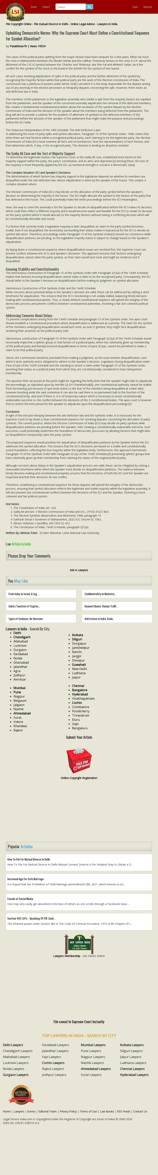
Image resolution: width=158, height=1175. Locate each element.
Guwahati (79, 664)
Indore (18, 722)
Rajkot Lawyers (53, 1069)
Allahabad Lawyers (16, 1057)
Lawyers (19, 1111)
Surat (17, 717)
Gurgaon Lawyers (16, 1075)
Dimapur (78, 660)
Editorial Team (48, 1111)
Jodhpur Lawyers (54, 1075)
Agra (16, 671)
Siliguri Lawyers (131, 1051)
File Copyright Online (18, 24)
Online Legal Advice (83, 24)
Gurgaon (19, 650)
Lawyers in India (107, 24)
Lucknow (19, 645)
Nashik (18, 709)
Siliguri (77, 639)
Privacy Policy (68, 1111)
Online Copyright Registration (79, 778)
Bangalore (79, 690)
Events (31, 1111)
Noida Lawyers (13, 1069)
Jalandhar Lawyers (55, 1051)
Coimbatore (80, 707)
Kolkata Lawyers (132, 1045)
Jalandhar (20, 667)
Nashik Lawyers (92, 1063)
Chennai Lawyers (132, 1069)
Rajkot (18, 730)
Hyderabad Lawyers (134, 1075)
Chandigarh (21, 637)
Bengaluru (79, 728)
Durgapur (79, 643)
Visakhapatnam (83, 698)
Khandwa (20, 726)
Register (148, 7)
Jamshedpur (81, 648)
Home (34, 7)
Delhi (17, 633)
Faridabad (20, 654)
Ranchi (77, 652)
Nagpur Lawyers (93, 1057)
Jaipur (76, 677)
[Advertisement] (79, 811)
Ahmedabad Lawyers (96, 1069)
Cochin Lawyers (53, 1063)
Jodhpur (19, 675)
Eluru (76, 720)
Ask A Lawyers (79, 570)
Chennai (78, 686)
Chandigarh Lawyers (18, 1051)
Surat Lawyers (91, 1075)
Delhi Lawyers (13, 1045)
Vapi (75, 724)
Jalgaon (18, 705)
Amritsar (19, 679)
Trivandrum (80, 715)
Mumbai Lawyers (93, 1045)
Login (135, 7)
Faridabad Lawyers (55, 1045)
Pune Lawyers (91, 1051)
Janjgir (77, 656)
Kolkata (77, 635)
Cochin (77, 703)
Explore (46, 7)
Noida (17, 658)
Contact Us (140, 1111)
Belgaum (19, 700)
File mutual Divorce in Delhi (51, 24)
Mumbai (19, 688)
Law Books (107, 1111)
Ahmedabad (22, 713)
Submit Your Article (79, 737)
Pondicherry (81, 711)
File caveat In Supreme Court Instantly (79, 1021)
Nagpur (19, 696)
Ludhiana (79, 673)
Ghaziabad (21, 662)
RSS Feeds (123, 1111)
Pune (17, 692)
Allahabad (20, 641)
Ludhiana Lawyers (133, 1063)
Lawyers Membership (66, 956)
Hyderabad (80, 694)
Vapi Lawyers (51, 1057)
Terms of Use (88, 1111)
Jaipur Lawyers (130, 1057)
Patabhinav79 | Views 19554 (27, 46)
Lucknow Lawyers (16, 1063)
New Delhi (79, 669)
